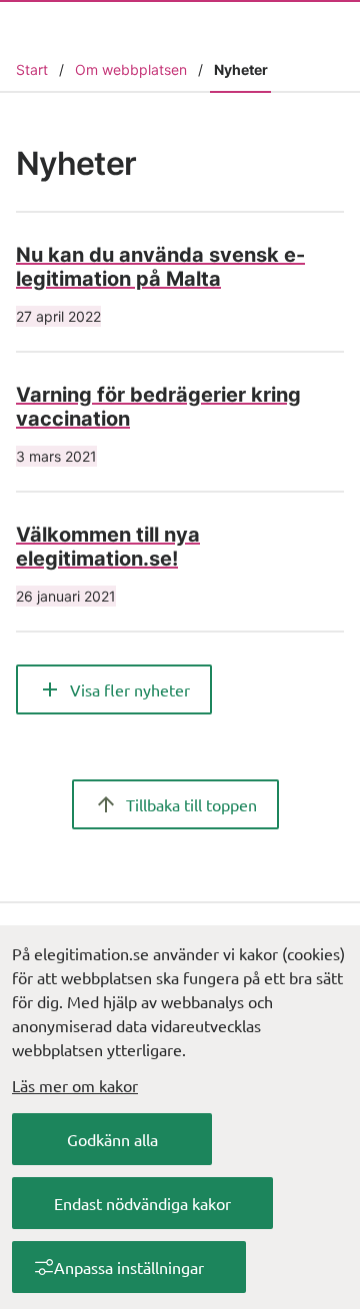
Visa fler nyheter (130, 689)
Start (32, 69)
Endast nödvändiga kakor (142, 1203)
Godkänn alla (112, 1139)
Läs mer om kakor (75, 1085)
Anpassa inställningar (129, 1267)
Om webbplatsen (131, 69)
